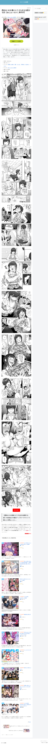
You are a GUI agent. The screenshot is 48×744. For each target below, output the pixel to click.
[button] (46, 8)
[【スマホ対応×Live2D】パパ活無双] (10, 602)
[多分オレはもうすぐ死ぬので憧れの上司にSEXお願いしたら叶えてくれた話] (10, 638)
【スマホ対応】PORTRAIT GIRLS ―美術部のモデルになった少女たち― (25, 704)
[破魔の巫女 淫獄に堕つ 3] (10, 620)
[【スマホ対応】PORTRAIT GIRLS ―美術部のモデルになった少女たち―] (10, 709)
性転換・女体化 (11, 64)
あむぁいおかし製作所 (12, 17)
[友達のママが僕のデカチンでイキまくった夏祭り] (10, 584)
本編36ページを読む (16, 41)
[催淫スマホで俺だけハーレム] (10, 673)
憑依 (15, 64)
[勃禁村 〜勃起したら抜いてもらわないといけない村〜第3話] (10, 691)
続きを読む (16, 510)
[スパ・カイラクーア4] (10, 655)
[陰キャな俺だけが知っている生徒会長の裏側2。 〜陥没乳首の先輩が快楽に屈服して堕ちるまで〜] (10, 567)
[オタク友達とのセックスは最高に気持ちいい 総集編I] (10, 549)
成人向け (27, 64)
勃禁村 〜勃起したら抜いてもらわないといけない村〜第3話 (25, 686)
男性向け (23, 64)
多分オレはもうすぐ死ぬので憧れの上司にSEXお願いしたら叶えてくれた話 (25, 633)
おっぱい (18, 64)
